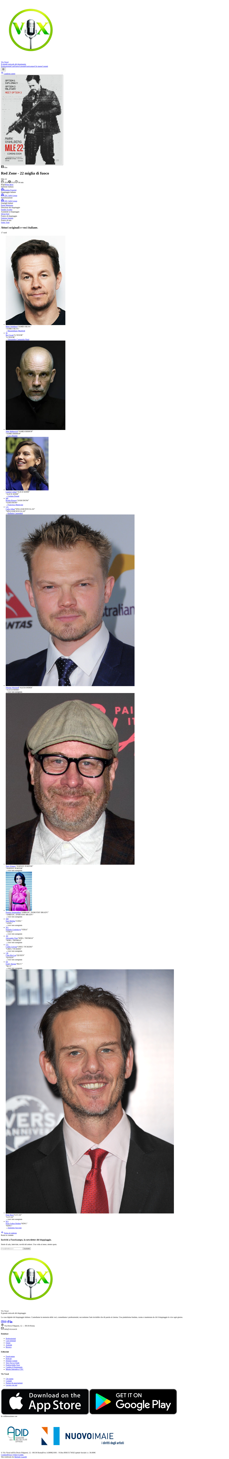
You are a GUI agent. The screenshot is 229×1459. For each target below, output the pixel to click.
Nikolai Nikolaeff (12, 688)
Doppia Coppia (11, 1361)
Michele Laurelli (20, 1457)
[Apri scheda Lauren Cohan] (27, 490)
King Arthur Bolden (13, 1224)
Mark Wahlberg (12, 327)
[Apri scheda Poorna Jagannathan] (19, 910)
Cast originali (11, 1341)
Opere (16, 66)
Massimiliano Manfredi (16, 331)
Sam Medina (10, 921)
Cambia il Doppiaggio (14, 1367)
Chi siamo (38, 66)
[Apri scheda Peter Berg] (90, 1213)
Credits (20, 1455)
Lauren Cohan (11, 492)
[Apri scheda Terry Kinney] (70, 864)
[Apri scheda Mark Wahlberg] (35, 324)
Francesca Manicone (15, 505)
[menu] (3, 69)
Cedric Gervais (11, 947)
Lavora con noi (11, 1385)
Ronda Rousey (11, 500)
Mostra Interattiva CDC (14, 1369)
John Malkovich (12, 431)
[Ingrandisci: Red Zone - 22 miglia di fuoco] (32, 120)
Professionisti (6, 66)
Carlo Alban (10, 509)
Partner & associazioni (14, 1383)
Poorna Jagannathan (13, 912)
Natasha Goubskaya (13, 930)
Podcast (9, 1359)
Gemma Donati (13, 496)
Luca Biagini (12, 436)
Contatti (45, 66)
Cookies (4, 1455)
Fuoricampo (29, 66)
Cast (12, 66)
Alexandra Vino (12, 938)
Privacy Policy (12, 1455)
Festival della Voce (13, 1365)
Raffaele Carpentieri (15, 513)
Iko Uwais (10, 335)
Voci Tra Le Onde (12, 1363)
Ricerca (8, 1347)
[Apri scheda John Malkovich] (35, 429)
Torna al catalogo (10, 1233)
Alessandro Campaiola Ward (18, 339)
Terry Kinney (11, 866)
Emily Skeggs (11, 964)
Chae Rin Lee (11, 955)
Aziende (22, 66)
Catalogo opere (9, 74)
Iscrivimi (27, 1249)
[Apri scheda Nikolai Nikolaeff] (70, 685)
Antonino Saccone (15, 1228)
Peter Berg (9, 185)
